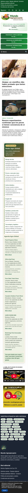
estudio (10, 429)
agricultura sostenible (19, 419)
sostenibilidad (10, 421)
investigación (4, 431)
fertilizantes (22, 431)
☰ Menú (4, 52)
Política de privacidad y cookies (9, 5)
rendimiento (4, 439)
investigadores (4, 436)
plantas (3, 421)
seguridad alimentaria (6, 424)
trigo (11, 436)
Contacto (21, 1)
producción (15, 424)
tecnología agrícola (18, 436)
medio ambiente (15, 426)
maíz (2, 434)
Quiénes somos (5, 1)
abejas (23, 434)
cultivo (7, 434)
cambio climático (19, 421)
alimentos (11, 439)
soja (16, 439)
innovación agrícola (5, 426)
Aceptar (4, 490)
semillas (21, 439)
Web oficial (8, 255)
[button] (14, 35)
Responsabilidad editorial (7, 3)
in (19, 10)
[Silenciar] (20, 380)
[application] (14, 376)
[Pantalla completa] (23, 380)
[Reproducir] (5, 380)
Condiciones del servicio (7, 7)
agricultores (4, 429)
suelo (11, 431)
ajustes (20, 487)
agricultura (9, 419)
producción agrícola (15, 434)
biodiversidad (17, 429)
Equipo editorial (14, 1)
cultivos (3, 419)
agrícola (16, 431)
